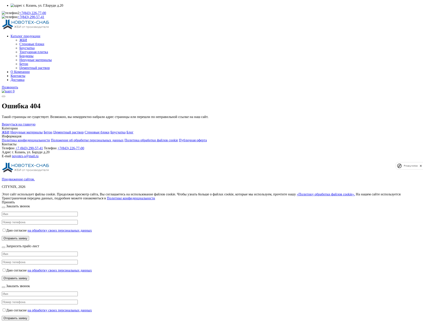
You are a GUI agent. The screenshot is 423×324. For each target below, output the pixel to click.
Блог (130, 132)
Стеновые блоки (31, 44)
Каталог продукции (25, 36)
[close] (421, 165)
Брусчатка (27, 48)
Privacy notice (410, 166)
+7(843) (32, 13)
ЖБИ (23, 40)
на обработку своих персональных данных (60, 230)
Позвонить (10, 87)
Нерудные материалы (35, 60)
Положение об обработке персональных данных (87, 140)
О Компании (20, 72)
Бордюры (26, 56)
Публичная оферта (193, 140)
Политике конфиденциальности (131, 198)
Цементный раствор (34, 68)
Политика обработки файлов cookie (151, 140)
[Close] (3, 207)
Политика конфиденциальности (26, 140)
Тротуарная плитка (33, 52)
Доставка (17, 80)
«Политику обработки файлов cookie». (326, 194)
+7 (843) (29, 148)
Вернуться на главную (18, 124)
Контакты (18, 76)
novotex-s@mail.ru (25, 156)
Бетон (23, 64)
